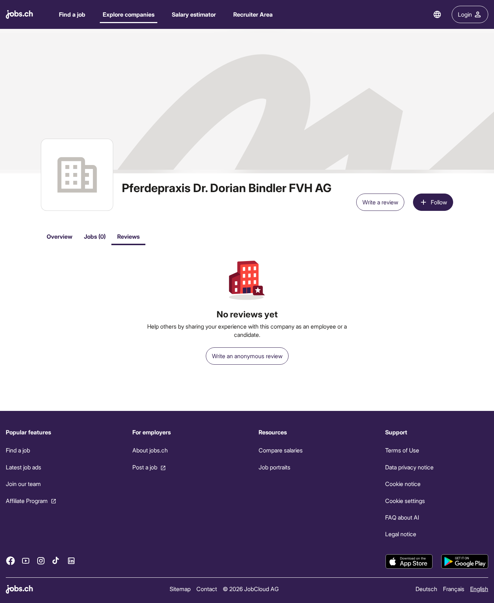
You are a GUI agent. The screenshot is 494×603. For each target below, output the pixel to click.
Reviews (128, 236)
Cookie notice (403, 483)
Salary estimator (194, 14)
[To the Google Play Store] (464, 561)
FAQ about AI (402, 517)
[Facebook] (10, 560)
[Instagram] (41, 560)
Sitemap (180, 588)
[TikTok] (56, 560)
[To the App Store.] (409, 561)
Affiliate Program (27, 500)
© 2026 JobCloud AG (251, 588)
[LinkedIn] (71, 560)
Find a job (72, 14)
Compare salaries (281, 450)
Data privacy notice (409, 467)
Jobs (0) (95, 236)
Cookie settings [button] (405, 500)
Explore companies (128, 14)
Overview (59, 236)
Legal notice (400, 533)
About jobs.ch (150, 450)
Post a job (144, 467)
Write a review (380, 202)
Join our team (23, 483)
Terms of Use (402, 450)
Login (465, 14)
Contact (206, 588)
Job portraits (274, 467)
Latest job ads (23, 467)
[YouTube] (25, 560)
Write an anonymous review (247, 355)
